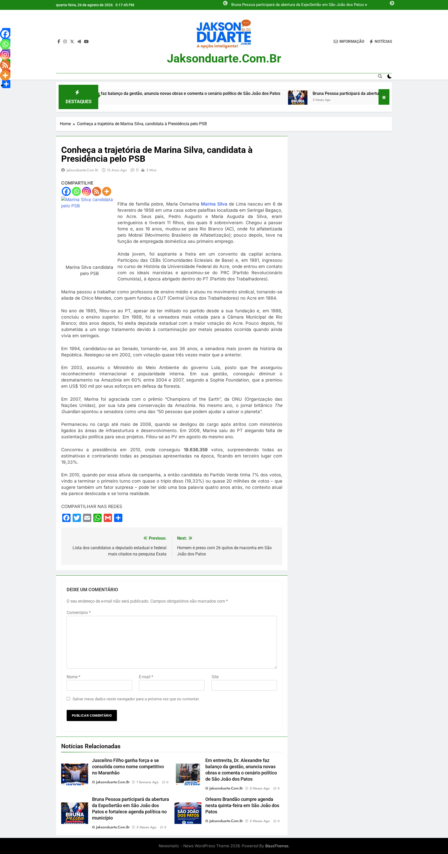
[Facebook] (66, 191)
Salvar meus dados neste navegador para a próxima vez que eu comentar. (136, 699)
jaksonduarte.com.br (224, 58)
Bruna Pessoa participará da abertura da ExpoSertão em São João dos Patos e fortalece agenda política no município (299, 5)
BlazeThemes (277, 846)
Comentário (79, 612)
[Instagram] (86, 191)
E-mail (146, 676)
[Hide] (2, 85)
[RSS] (96, 191)
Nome (73, 676)
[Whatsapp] (76, 191)
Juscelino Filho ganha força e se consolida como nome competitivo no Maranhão (128, 766)
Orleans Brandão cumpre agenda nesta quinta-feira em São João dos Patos (242, 805)
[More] (106, 191)
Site (215, 676)
